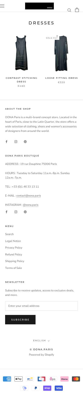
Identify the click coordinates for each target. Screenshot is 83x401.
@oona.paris (30, 205)
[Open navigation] (2, 5)
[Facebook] (6, 141)
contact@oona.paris (28, 196)
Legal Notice (13, 241)
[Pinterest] (25, 141)
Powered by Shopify (41, 355)
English (39, 340)
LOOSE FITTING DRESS (61, 78)
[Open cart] (77, 10)
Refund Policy (13, 254)
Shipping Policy (14, 261)
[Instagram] (15, 141)
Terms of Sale (13, 268)
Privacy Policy (13, 248)
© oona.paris (41, 349)
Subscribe (20, 319)
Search (9, 234)
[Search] (69, 10)
